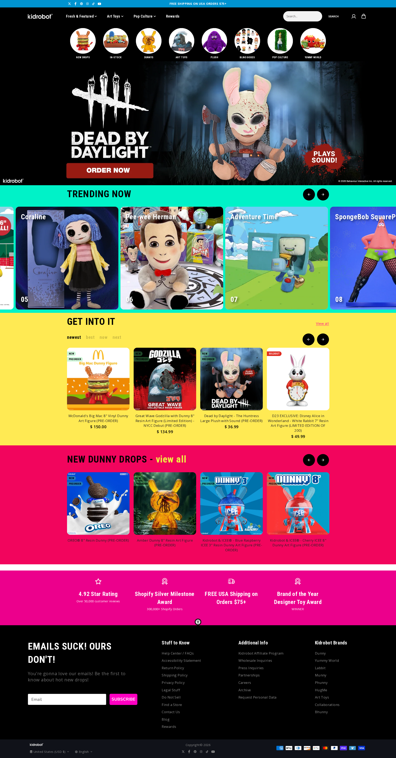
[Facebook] (75, 3)
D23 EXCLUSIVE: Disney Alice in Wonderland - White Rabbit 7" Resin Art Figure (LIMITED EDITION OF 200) (298, 423)
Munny (320, 675)
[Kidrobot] (40, 16)
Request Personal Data (257, 697)
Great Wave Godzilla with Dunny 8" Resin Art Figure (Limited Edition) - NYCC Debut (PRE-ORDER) (165, 420)
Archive (244, 690)
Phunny (321, 682)
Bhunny (321, 711)
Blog (166, 719)
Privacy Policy (173, 682)
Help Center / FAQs (178, 653)
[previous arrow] (369, 171)
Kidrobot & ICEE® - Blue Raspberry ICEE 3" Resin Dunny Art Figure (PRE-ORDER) (231, 545)
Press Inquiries (251, 667)
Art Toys (113, 16)
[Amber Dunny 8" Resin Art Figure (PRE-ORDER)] (165, 503)
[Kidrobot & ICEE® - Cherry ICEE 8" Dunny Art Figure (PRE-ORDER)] (298, 503)
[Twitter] (69, 3)
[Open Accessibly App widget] (198, 622)
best (90, 337)
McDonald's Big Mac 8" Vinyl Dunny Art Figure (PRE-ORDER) (98, 418)
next (117, 337)
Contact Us (171, 711)
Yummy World (327, 660)
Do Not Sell (171, 697)
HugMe (321, 690)
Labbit (320, 667)
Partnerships (249, 675)
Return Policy (173, 667)
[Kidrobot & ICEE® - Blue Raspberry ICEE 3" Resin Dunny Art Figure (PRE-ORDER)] (231, 503)
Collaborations (327, 704)
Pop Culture (143, 16)
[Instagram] (87, 3)
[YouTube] (99, 3)
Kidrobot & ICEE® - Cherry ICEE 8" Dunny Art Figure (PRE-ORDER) (298, 543)
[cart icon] (363, 16)
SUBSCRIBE (123, 699)
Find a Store (172, 704)
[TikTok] (93, 3)
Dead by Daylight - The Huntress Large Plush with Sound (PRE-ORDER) (231, 418)
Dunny (320, 653)
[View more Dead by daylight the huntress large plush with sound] (198, 123)
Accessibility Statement (181, 660)
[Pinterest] (81, 3)
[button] (333, 16)
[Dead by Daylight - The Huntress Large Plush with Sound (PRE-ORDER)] (231, 379)
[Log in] (353, 16)
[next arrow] (382, 171)
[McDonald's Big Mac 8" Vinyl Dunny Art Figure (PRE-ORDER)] (98, 379)
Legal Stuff (171, 690)
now (103, 337)
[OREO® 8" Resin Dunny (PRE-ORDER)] (98, 503)
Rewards (173, 16)
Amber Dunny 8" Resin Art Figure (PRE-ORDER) (165, 543)
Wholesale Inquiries (255, 660)
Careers (244, 682)
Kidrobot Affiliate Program (261, 653)
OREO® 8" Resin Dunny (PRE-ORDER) (98, 540)
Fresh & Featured (80, 16)
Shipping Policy (174, 675)
